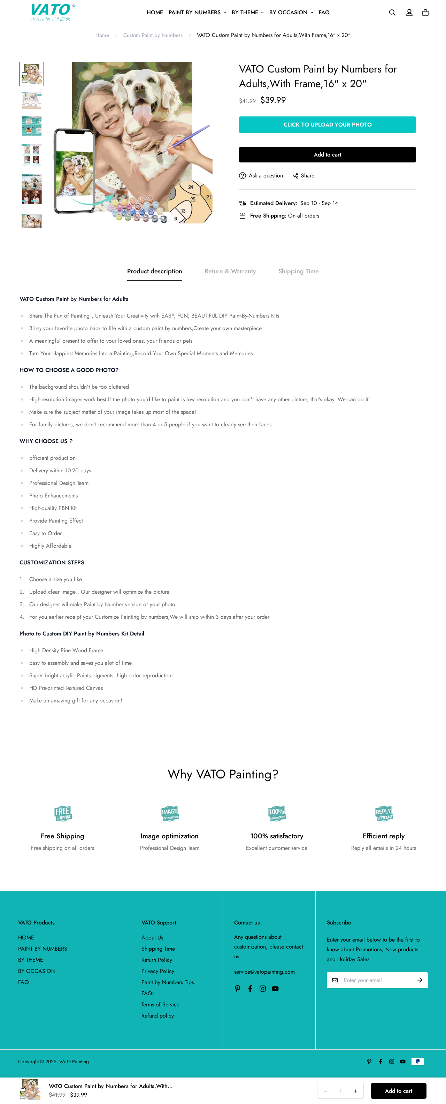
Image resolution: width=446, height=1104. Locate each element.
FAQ (324, 12)
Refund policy (157, 1016)
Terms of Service (160, 1004)
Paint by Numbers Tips (167, 982)
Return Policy (156, 960)
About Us (152, 938)
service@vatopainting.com (264, 972)
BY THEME (245, 12)
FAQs (147, 993)
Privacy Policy (157, 971)
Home (102, 35)
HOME (155, 12)
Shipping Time (158, 949)
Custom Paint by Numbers (153, 35)
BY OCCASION (288, 12)
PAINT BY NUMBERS (195, 12)
